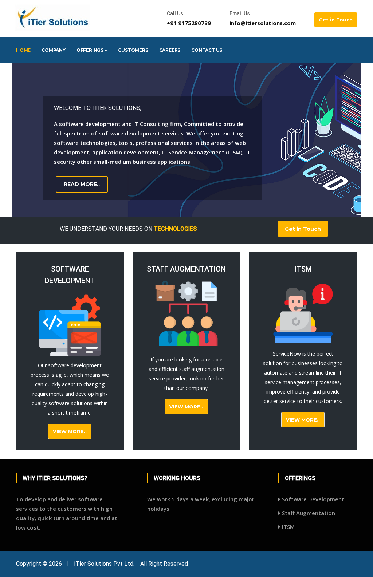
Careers (170, 50)
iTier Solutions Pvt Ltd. (104, 563)
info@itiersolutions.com (262, 23)
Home (23, 50)
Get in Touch (336, 20)
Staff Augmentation (307, 513)
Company (54, 50)
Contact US (206, 50)
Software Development (312, 499)
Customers (133, 50)
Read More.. (82, 184)
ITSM (287, 526)
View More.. (70, 431)
